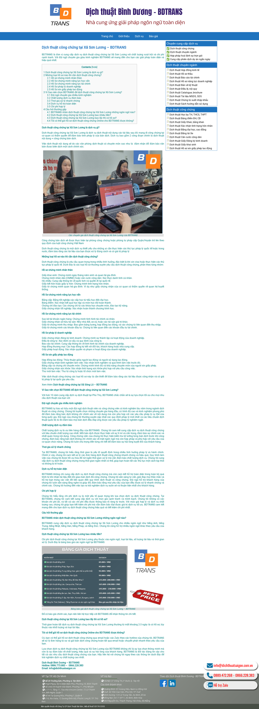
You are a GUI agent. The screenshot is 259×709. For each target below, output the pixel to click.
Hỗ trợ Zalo (221, 685)
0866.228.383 (244, 675)
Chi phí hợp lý (56, 106)
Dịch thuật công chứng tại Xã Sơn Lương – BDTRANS (84, 47)
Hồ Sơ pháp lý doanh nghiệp (64, 86)
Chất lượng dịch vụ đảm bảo (64, 98)
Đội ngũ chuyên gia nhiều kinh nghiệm (69, 95)
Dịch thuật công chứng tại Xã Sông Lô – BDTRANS (80, 384)
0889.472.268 (223, 675)
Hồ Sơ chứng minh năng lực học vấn (68, 80)
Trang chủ (107, 36)
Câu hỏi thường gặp (54, 109)
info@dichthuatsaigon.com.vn (233, 665)
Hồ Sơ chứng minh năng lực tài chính (68, 83)
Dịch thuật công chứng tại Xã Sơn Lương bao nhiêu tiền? (79, 115)
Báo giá (153, 36)
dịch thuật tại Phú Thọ (89, 395)
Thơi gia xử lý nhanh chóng (63, 100)
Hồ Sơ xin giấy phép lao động (64, 89)
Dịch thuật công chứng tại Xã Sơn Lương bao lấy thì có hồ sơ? (82, 117)
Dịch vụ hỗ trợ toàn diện (61, 103)
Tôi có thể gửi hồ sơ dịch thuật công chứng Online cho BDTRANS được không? (90, 120)
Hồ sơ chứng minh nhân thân (64, 78)
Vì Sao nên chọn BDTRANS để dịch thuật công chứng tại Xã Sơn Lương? (82, 92)
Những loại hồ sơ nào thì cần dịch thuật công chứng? (72, 75)
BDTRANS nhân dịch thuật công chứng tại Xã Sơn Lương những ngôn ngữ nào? (91, 112)
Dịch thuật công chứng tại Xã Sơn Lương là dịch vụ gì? (73, 72)
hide (94, 67)
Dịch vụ (139, 36)
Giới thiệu (124, 36)
